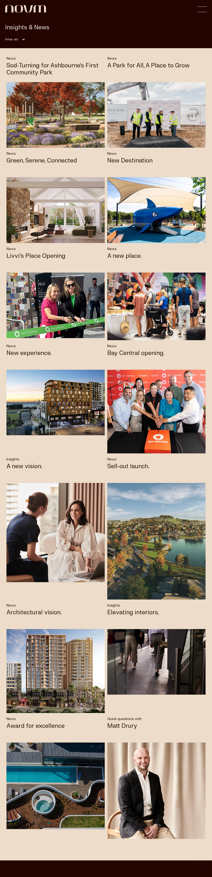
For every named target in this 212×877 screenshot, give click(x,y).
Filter (9, 39)
